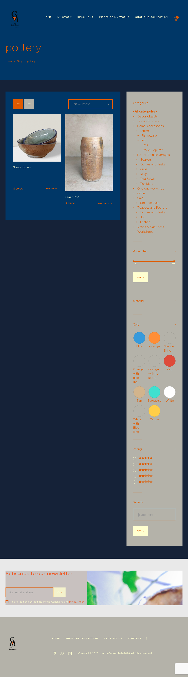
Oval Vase (72, 197)
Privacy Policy (76, 601)
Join (59, 592)
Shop (20, 61)
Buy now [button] (52, 188)
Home (9, 61)
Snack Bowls (22, 167)
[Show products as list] (29, 104)
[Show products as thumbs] (18, 104)
